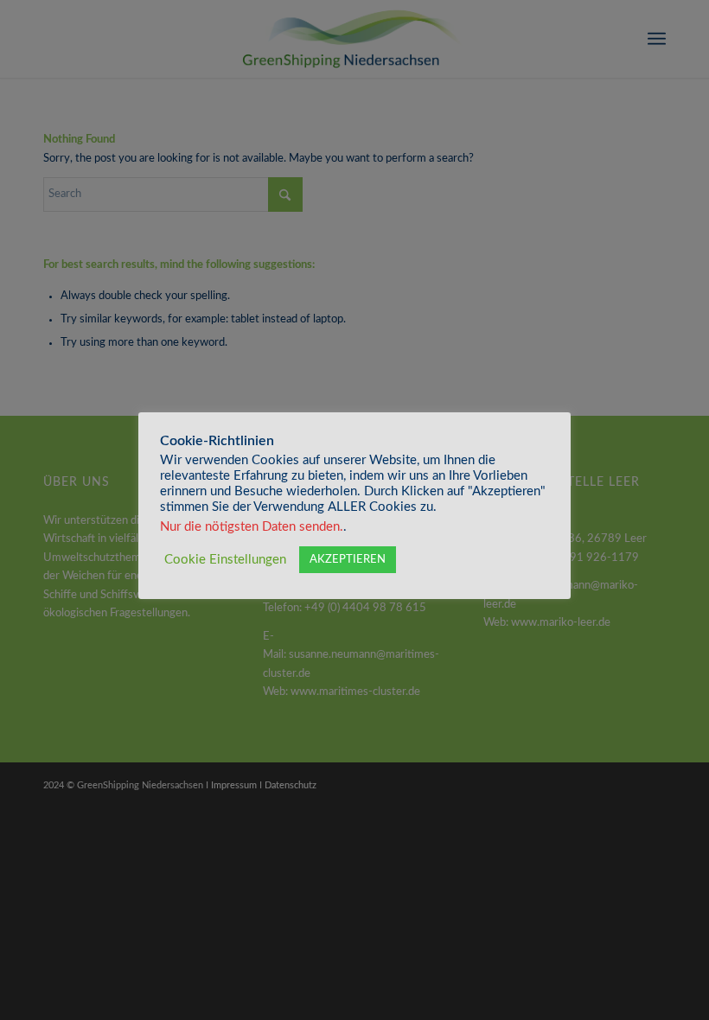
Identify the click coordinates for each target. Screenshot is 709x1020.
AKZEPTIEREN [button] (348, 559)
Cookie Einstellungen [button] (225, 559)
